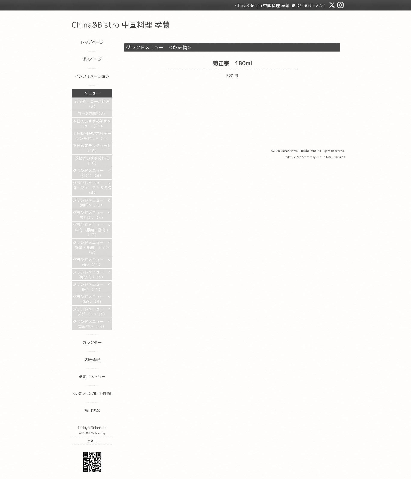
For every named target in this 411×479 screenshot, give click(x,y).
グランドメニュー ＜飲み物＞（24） (92, 324)
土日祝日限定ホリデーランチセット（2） (92, 136)
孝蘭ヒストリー (92, 376)
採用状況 (92, 410)
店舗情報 (92, 359)
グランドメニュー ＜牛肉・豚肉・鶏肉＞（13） (92, 230)
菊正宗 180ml (232, 63)
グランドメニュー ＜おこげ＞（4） (92, 215)
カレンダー (92, 342)
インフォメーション (92, 76)
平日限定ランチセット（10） (92, 148)
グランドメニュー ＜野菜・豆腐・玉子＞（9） (92, 247)
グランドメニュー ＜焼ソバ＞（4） (92, 274)
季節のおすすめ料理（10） (92, 160)
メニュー (92, 93)
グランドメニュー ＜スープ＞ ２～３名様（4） (92, 188)
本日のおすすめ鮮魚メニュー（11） (92, 123)
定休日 (92, 441)
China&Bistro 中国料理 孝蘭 (121, 24)
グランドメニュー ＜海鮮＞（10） (92, 203)
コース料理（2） (92, 113)
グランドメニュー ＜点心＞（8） (92, 299)
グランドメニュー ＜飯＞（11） (92, 287)
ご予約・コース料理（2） (92, 104)
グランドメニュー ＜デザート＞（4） (92, 311)
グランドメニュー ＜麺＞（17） (92, 262)
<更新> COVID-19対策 (92, 393)
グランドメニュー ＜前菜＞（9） (92, 173)
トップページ (92, 42)
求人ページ (92, 59)
